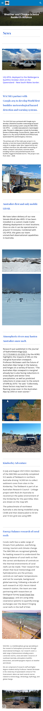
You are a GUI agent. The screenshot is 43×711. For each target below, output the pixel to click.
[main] (21, 16)
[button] (2, 3)
